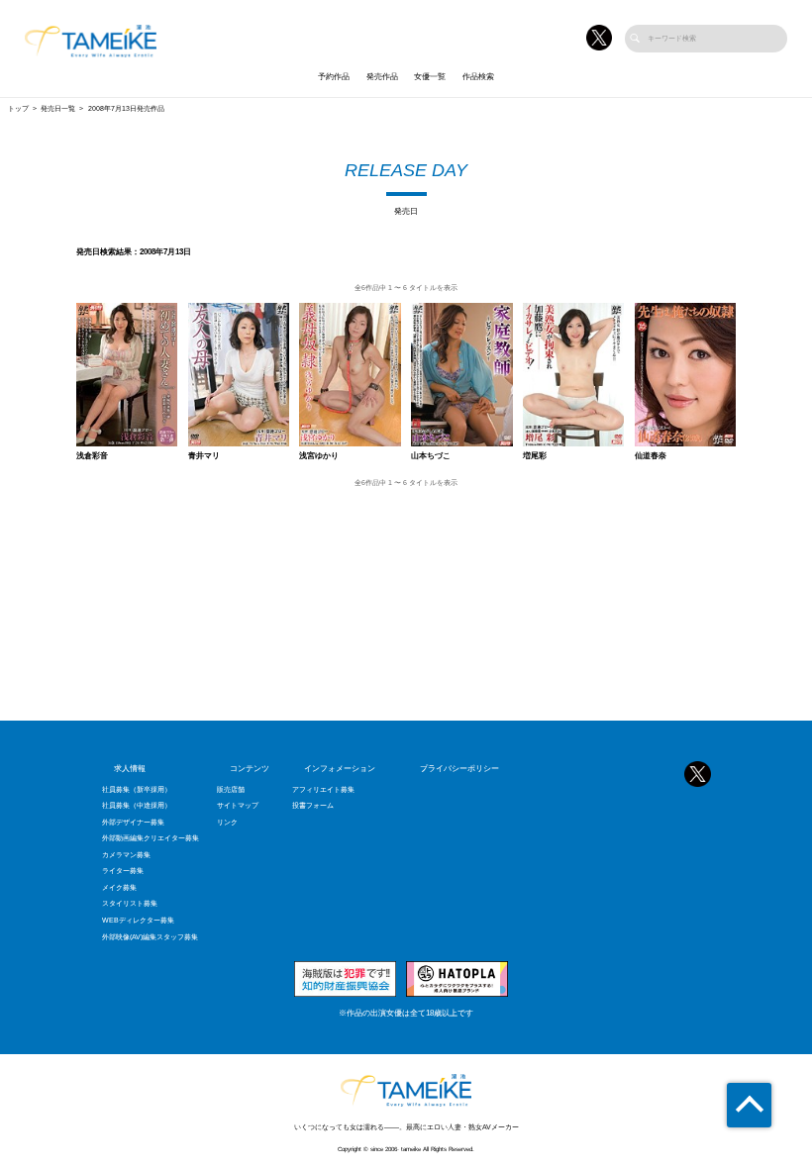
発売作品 (382, 76)
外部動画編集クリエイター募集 (150, 838)
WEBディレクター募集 (138, 921)
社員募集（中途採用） (136, 806)
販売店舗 (231, 790)
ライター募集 (123, 871)
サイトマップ (237, 806)
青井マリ (204, 456)
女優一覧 (430, 76)
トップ (18, 109)
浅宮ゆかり (319, 456)
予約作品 (334, 76)
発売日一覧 (58, 109)
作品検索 (478, 76)
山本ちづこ (431, 456)
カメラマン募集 (126, 855)
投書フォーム (313, 806)
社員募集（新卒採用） (136, 790)
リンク (227, 823)
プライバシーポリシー (459, 768)
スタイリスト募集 (129, 904)
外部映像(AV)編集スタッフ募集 (150, 937)
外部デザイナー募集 (133, 823)
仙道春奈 (650, 456)
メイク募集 (119, 888)
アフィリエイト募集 (323, 790)
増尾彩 (535, 456)
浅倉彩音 (92, 456)
